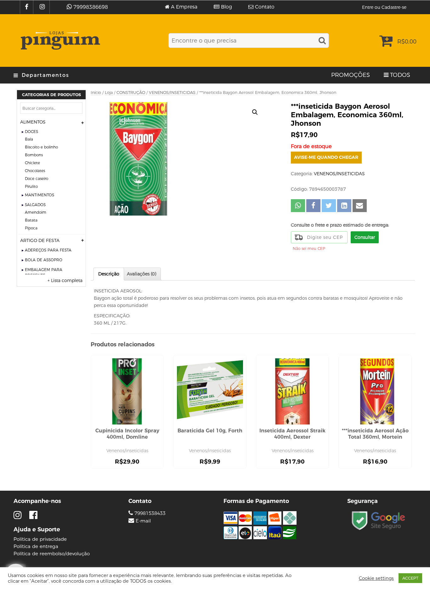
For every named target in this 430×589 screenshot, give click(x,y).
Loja (109, 92)
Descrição (108, 274)
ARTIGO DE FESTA (39, 240)
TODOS (400, 75)
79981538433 (149, 513)
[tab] (108, 274)
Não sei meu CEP (309, 248)
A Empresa (184, 7)
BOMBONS (34, 155)
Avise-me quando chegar (326, 157)
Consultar (364, 237)
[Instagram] (43, 7)
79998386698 (90, 7)
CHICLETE (32, 162)
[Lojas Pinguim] (59, 40)
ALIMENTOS (33, 122)
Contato (264, 7)
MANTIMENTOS (39, 195)
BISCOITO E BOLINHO (41, 147)
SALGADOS (35, 204)
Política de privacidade (40, 539)
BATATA (31, 220)
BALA (29, 139)
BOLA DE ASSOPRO (43, 259)
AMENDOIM (35, 212)
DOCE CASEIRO (36, 178)
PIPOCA (31, 228)
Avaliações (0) (141, 274)
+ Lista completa (65, 280)
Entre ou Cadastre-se (384, 7)
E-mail (143, 521)
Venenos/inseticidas (127, 450)
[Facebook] (27, 7)
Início (96, 92)
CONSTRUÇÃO (130, 92)
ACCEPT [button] (410, 577)
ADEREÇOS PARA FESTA (48, 250)
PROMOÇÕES (350, 75)
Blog (226, 7)
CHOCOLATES (35, 170)
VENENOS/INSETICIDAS (172, 92)
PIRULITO (31, 186)
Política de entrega (36, 546)
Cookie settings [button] (376, 578)
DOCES (31, 131)
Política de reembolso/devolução (52, 554)
